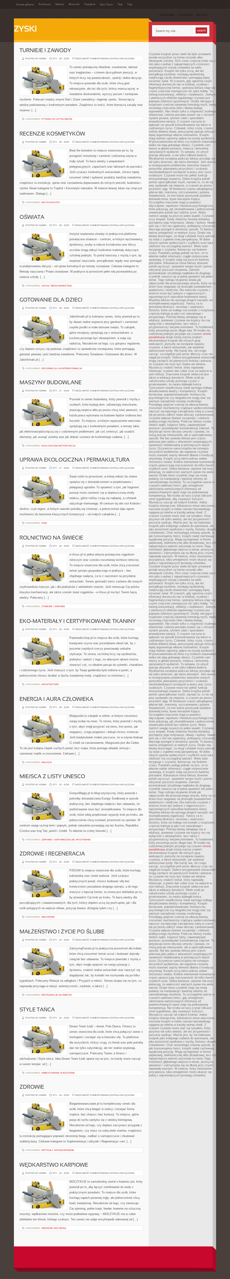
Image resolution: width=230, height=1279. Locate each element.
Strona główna (25, 4)
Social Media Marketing (57, 285)
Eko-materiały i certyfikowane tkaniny (78, 621)
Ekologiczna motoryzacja (59, 445)
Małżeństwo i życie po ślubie (62, 932)
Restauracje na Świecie (57, 995)
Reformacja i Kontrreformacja (62, 368)
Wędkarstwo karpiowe (54, 1165)
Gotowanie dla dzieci (51, 300)
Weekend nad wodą (54, 1228)
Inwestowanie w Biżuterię (58, 1073)
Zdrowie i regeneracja (52, 854)
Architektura (50, 684)
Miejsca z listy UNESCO (52, 776)
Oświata (32, 217)
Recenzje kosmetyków (52, 134)
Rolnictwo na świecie (51, 538)
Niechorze (48, 917)
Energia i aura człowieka (56, 699)
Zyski (25, 29)
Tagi (120, 4)
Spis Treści (106, 4)
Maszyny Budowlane (51, 382)
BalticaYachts (51, 202)
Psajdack (89, 4)
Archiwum (44, 4)
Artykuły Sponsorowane (57, 1150)
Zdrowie (32, 1087)
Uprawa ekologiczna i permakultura (75, 460)
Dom (44, 523)
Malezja (47, 762)
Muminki (74, 4)
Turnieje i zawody (45, 50)
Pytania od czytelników (57, 119)
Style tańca (37, 1010)
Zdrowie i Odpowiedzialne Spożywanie (66, 839)
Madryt (59, 4)
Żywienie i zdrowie (53, 606)
